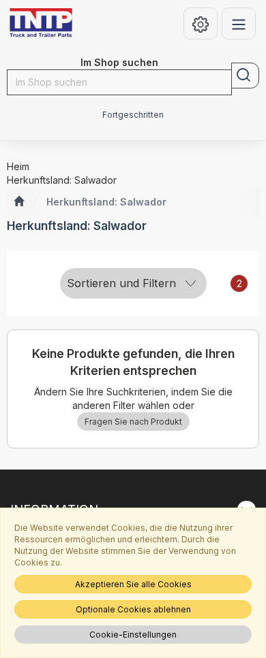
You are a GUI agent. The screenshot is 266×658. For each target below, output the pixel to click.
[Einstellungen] (200, 23)
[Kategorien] (239, 23)
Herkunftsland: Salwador (106, 202)
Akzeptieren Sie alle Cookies (133, 584)
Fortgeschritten (133, 115)
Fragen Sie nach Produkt (133, 421)
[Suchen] (245, 75)
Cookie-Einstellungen (133, 634)
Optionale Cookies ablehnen (133, 609)
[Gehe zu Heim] (19, 202)
